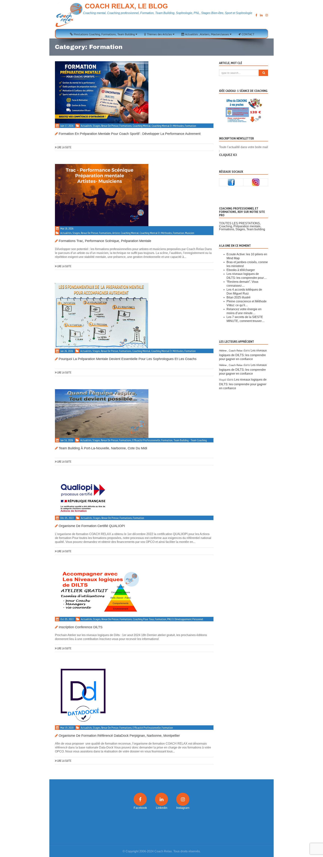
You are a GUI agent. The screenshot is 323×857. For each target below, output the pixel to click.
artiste (116, 233)
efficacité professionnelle (146, 440)
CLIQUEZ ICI (228, 154)
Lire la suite (64, 147)
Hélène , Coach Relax (231, 350)
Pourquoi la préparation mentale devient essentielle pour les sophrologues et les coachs (127, 359)
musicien (189, 233)
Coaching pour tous (143, 619)
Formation (190, 126)
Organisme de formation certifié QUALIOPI (92, 526)
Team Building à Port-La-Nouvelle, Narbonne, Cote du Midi (103, 448)
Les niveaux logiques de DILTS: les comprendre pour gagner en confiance (243, 355)
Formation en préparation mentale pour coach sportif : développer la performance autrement (130, 134)
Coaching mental (142, 126)
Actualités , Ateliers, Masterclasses (207, 34)
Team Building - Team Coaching (190, 440)
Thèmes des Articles (160, 34)
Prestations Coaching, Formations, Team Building (105, 34)
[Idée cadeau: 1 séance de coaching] (243, 105)
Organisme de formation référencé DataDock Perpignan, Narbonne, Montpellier (119, 735)
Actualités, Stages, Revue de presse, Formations (106, 126)
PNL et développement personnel (185, 619)
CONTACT (248, 34)
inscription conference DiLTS (80, 627)
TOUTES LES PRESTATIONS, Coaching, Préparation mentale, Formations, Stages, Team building (242, 226)
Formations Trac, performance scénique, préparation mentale (105, 241)
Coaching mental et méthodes (168, 126)
